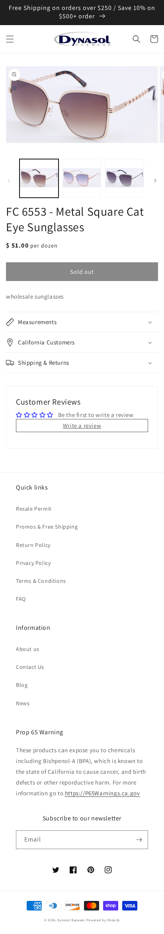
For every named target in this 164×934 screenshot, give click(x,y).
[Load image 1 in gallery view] (39, 178)
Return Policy (33, 545)
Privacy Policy (33, 562)
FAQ (21, 598)
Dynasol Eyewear (71, 920)
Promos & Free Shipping (47, 526)
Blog (21, 684)
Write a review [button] (82, 425)
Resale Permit (34, 508)
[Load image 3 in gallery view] (124, 178)
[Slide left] (9, 180)
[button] (10, 39)
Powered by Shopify (103, 920)
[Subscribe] (139, 839)
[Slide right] (155, 180)
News (22, 703)
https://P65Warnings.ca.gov (102, 793)
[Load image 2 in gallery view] (82, 178)
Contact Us (30, 667)
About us (27, 649)
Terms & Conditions (41, 580)
